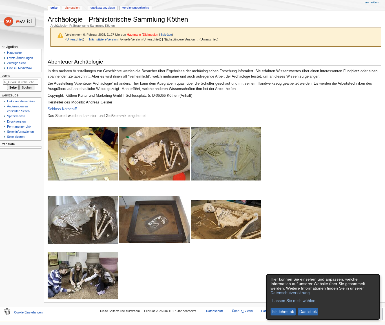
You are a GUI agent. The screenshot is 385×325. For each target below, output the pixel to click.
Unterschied (75, 39)
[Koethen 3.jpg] (226, 153)
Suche (6, 75)
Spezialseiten (16, 116)
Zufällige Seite (16, 63)
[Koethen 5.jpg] (154, 220)
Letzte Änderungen (20, 58)
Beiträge (166, 34)
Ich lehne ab (283, 311)
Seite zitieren (16, 136)
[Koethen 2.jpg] (154, 153)
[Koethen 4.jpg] (83, 220)
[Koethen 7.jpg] (83, 275)
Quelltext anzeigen (102, 7)
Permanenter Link (19, 126)
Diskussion (150, 34)
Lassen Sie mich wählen (293, 300)
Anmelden (372, 2)
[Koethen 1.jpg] (83, 153)
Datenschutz (215, 311)
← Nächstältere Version (101, 39)
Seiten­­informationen (20, 131)
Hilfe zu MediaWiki (19, 68)
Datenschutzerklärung (290, 292)
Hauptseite (14, 52)
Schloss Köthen (61, 109)
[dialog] (323, 296)
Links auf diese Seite (21, 101)
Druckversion (16, 121)
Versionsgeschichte (135, 7)
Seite (53, 7)
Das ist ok (308, 311)
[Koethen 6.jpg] (226, 220)
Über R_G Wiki (242, 311)
